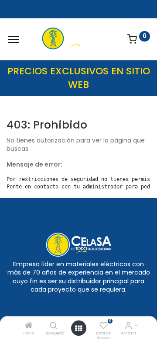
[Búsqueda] (53, 326)
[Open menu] (78, 328)
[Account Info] (128, 326)
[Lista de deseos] (103, 326)
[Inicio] (29, 326)
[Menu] (13, 39)
